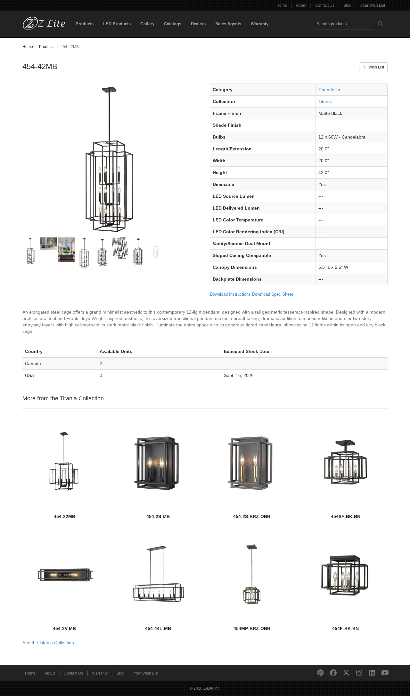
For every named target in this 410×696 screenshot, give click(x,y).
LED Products (117, 23)
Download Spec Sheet (272, 294)
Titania (325, 101)
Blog (347, 5)
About (301, 5)
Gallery (147, 23)
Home (281, 5)
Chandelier (329, 89)
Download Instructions (230, 294)
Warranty (259, 23)
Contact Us (324, 5)
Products (85, 23)
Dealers (198, 23)
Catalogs (172, 23)
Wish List (375, 67)
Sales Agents (228, 23)
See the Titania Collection (48, 642)
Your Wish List (372, 5)
